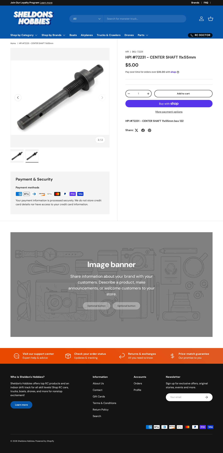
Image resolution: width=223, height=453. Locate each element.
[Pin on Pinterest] (149, 130)
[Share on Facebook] (143, 130)
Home (13, 43)
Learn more (46, 2)
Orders (138, 383)
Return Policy (101, 409)
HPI (127, 51)
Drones (129, 35)
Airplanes (87, 35)
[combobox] (127, 18)
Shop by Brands (52, 35)
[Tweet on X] (136, 130)
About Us (98, 383)
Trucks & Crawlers (109, 35)
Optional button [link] (97, 305)
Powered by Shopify (44, 441)
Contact (97, 390)
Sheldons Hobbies (26, 441)
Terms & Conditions (104, 403)
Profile (137, 390)
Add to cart (183, 93)
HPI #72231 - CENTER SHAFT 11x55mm (36, 43)
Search (97, 416)
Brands (195, 2)
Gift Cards (99, 396)
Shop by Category (22, 35)
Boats (73, 35)
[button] (210, 18)
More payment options (169, 112)
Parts (141, 35)
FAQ (206, 2)
